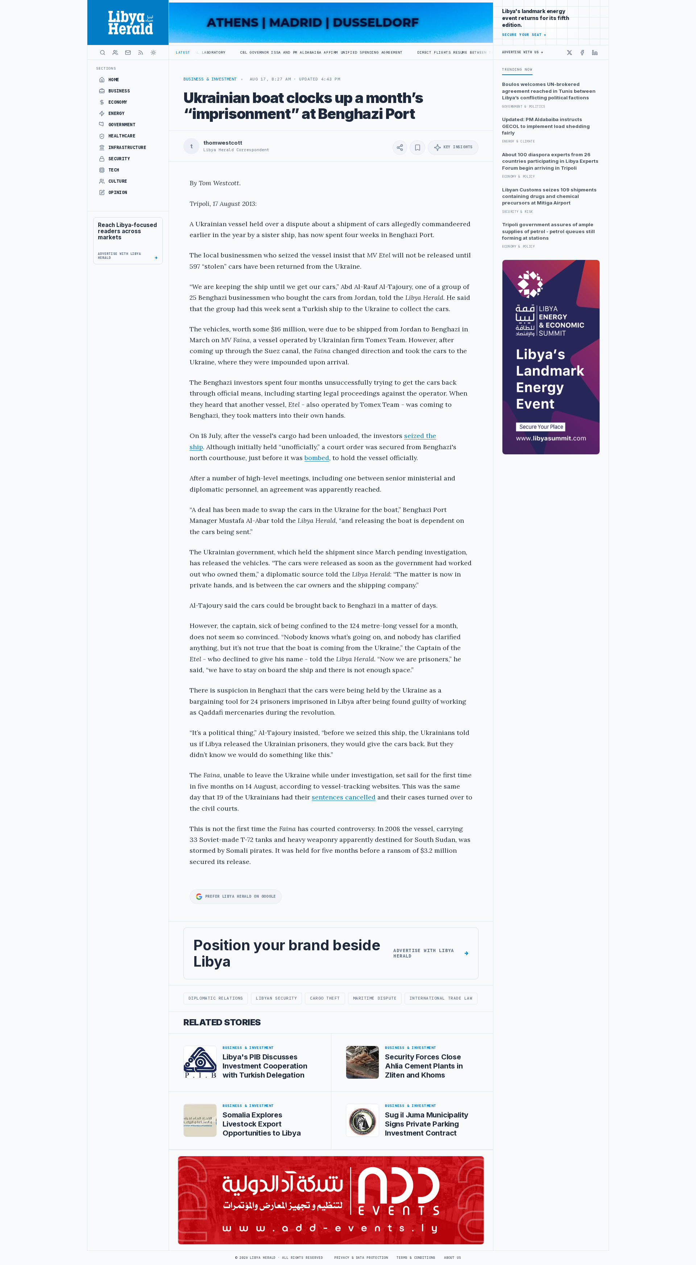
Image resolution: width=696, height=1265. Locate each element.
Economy (117, 102)
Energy (116, 113)
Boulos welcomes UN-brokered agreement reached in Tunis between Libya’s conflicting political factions (549, 90)
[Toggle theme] (153, 52)
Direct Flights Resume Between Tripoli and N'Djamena (422, 52)
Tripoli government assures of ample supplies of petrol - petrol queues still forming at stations (548, 231)
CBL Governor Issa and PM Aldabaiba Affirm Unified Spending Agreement (265, 52)
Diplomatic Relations (215, 998)
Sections (106, 68)
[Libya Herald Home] (128, 22)
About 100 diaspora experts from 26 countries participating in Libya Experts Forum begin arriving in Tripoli (550, 161)
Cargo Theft (325, 998)
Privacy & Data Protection (361, 1258)
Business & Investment (210, 79)
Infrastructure (127, 147)
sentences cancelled (344, 797)
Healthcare (122, 136)
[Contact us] (128, 52)
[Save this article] (417, 147)
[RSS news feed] (141, 52)
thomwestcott (222, 143)
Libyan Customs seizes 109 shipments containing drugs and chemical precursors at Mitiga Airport (549, 196)
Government (122, 124)
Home (113, 79)
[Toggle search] (103, 52)
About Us (452, 1258)
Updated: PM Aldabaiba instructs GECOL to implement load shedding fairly (546, 126)
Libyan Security (276, 998)
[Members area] (115, 52)
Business (119, 91)
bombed (316, 458)
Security (119, 158)
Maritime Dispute (375, 998)
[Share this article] (400, 147)
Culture (117, 181)
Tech (113, 170)
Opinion (117, 192)
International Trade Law (441, 998)
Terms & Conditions (416, 1258)
